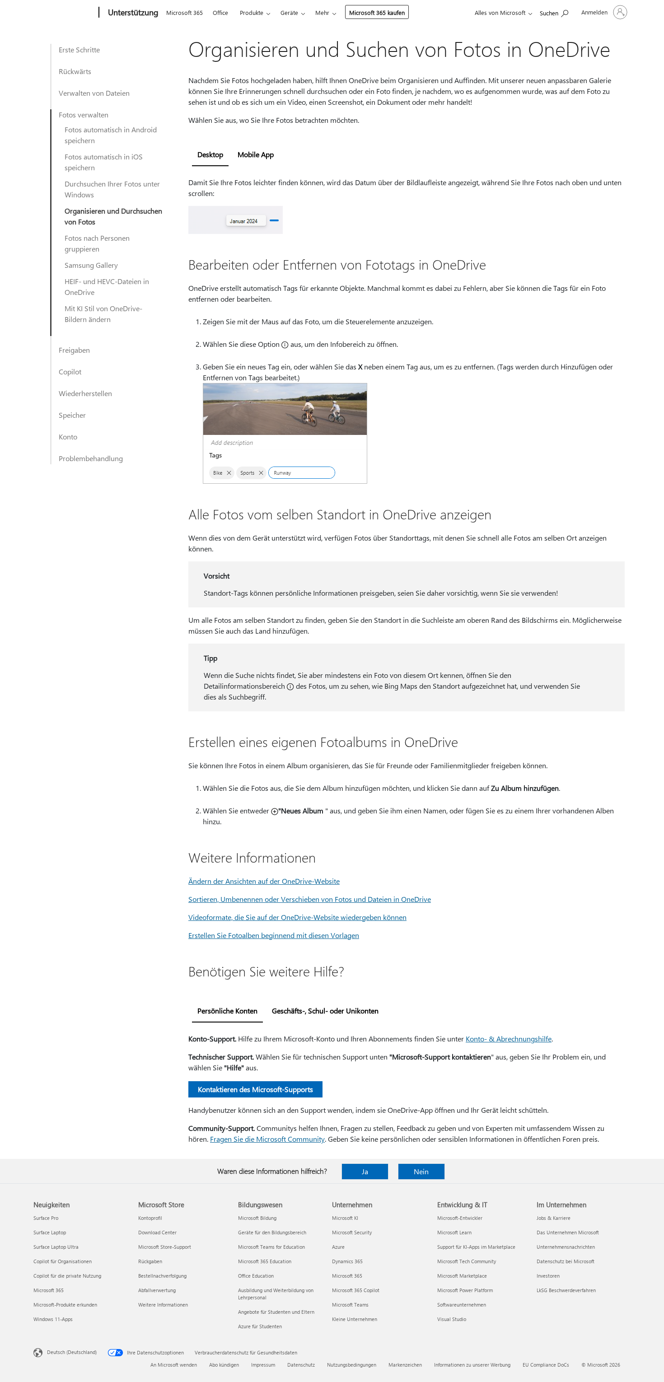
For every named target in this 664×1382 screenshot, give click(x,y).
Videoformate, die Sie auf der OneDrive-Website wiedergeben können (297, 917)
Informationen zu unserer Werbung (472, 1364)
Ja (365, 1171)
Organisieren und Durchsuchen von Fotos (113, 216)
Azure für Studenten (260, 1326)
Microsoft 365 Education (264, 1261)
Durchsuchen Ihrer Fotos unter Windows (112, 189)
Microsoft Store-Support (164, 1246)
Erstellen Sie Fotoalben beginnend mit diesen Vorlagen (273, 935)
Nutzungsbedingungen (351, 1364)
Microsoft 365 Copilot (355, 1290)
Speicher (72, 415)
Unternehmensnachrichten (566, 1246)
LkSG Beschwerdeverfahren (566, 1290)
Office (220, 12)
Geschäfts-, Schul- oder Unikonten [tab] (325, 1010)
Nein (421, 1171)
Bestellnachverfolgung (162, 1275)
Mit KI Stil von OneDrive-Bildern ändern (103, 313)
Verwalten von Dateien (94, 93)
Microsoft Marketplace (462, 1275)
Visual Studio (451, 1319)
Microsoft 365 (184, 12)
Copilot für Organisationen (62, 1261)
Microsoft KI (345, 1217)
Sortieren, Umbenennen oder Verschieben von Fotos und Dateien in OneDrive (309, 899)
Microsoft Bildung (257, 1217)
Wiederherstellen (85, 393)
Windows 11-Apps (53, 1319)
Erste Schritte (79, 49)
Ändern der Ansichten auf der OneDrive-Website (264, 881)
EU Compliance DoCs (546, 1364)
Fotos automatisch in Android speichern (111, 135)
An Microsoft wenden (173, 1364)
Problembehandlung (91, 458)
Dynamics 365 (347, 1261)
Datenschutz (301, 1364)
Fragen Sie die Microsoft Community (267, 1139)
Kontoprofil (150, 1217)
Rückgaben (150, 1261)
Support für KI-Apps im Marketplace (476, 1246)
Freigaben (74, 350)
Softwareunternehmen (461, 1304)
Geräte (289, 12)
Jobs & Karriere (553, 1217)
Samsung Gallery (91, 265)
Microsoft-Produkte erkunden (65, 1304)
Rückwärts (75, 71)
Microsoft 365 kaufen (377, 12)
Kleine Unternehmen (354, 1319)
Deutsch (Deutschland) (72, 1352)
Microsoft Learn (454, 1232)
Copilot (70, 371)
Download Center (157, 1232)
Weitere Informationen (163, 1304)
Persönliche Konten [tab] (227, 1010)
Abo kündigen (224, 1364)
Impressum (263, 1364)
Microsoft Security (352, 1232)
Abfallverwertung (157, 1290)
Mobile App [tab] (256, 154)
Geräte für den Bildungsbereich (272, 1232)
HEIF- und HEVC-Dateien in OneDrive (107, 286)
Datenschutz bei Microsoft (565, 1261)
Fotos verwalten (83, 114)
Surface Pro (45, 1217)
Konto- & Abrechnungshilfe (509, 1038)
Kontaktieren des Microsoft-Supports (255, 1089)
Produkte (251, 12)
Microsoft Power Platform (465, 1290)
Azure (338, 1246)
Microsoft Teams (350, 1304)
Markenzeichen (405, 1364)
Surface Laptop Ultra (56, 1246)
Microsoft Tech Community (466, 1261)
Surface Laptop (49, 1232)
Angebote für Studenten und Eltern (276, 1311)
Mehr (322, 12)
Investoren (548, 1275)
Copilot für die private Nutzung (67, 1275)
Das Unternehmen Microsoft (568, 1232)
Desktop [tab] (210, 154)
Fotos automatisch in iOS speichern (104, 162)
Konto (68, 436)
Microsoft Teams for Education (271, 1246)
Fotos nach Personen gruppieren (97, 243)
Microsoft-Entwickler (459, 1217)
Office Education (256, 1275)
